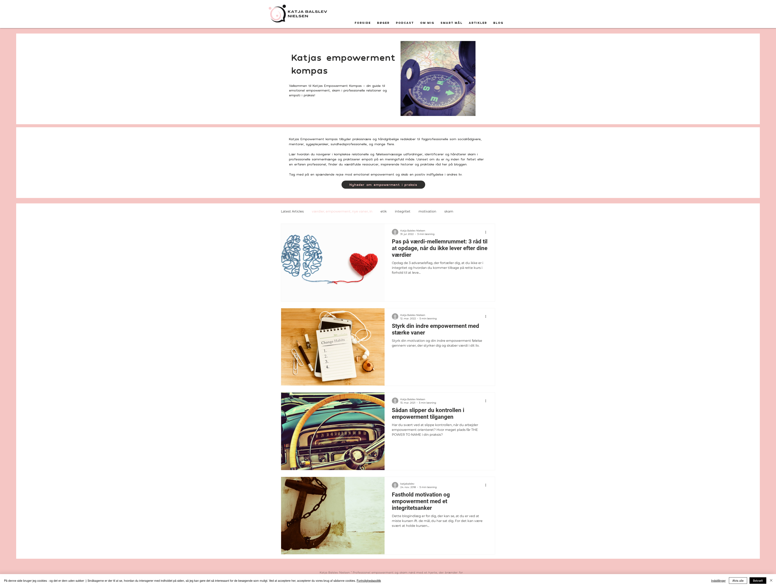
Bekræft (758, 581)
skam (448, 211)
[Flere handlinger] (487, 232)
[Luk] (771, 580)
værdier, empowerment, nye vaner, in (342, 211)
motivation (427, 211)
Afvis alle (738, 581)
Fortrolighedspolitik (369, 581)
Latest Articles (292, 211)
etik (384, 211)
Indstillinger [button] (718, 581)
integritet (402, 211)
